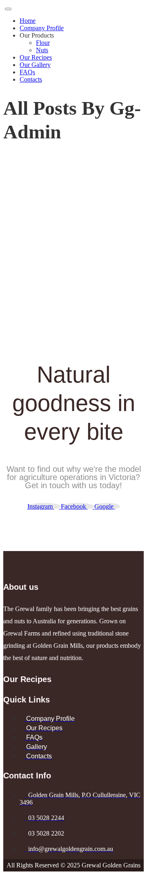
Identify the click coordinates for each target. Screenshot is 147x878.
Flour (43, 42)
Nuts (42, 50)
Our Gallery (35, 64)
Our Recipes (36, 57)
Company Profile (42, 27)
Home (28, 20)
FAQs (27, 72)
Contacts (31, 79)
